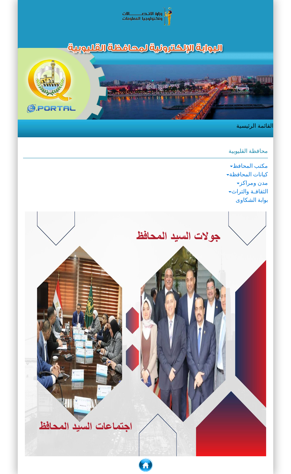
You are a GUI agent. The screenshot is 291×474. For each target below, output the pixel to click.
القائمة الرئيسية (254, 125)
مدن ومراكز (254, 183)
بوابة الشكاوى (252, 200)
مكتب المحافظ (250, 166)
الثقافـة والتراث (249, 191)
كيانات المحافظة (248, 174)
